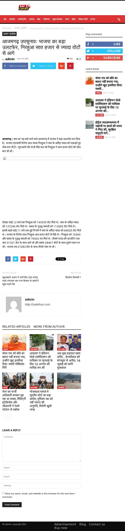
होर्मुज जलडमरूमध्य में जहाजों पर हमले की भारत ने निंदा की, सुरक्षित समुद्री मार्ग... (108, 128)
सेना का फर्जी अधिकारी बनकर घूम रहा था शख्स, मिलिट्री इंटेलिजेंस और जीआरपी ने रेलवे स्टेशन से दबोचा (14, 400)
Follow (113, 51)
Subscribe (111, 58)
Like (117, 44)
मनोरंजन (46, 19)
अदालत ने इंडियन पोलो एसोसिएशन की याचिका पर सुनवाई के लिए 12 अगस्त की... (107, 105)
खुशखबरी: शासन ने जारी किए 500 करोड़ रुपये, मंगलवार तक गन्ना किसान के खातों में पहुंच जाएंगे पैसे (20, 281)
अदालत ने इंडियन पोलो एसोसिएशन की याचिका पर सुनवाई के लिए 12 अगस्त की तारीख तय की (41, 360)
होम (5, 19)
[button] (119, 19)
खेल (38, 19)
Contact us (97, 524)
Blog (82, 524)
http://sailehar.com (37, 304)
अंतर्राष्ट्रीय (22, 19)
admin (10, 59)
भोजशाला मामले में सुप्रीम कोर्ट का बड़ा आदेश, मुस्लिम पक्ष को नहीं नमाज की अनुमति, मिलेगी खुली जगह (41, 400)
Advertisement (65, 524)
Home (6, 28)
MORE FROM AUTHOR (49, 326)
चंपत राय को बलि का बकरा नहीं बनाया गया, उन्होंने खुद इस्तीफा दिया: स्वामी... (108, 83)
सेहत (73, 19)
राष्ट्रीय (12, 19)
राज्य (67, 19)
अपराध (31, 19)
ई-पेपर (92, 19)
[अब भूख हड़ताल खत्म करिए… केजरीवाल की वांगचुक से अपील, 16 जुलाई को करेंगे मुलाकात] (69, 342)
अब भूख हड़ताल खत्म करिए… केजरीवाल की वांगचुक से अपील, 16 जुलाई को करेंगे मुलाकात (68, 360)
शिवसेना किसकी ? (73, 277)
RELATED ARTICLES (16, 326)
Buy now (60, 527)
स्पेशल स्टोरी (83, 19)
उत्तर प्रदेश (9, 34)
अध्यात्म (5, 349)
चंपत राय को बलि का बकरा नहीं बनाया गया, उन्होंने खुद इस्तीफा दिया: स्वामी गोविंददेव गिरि (13, 360)
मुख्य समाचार (57, 19)
